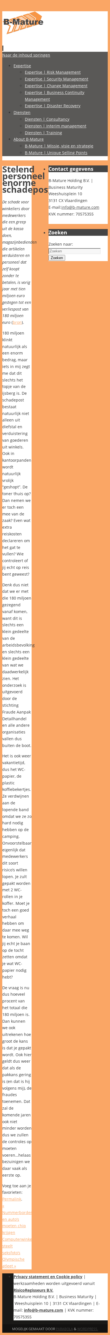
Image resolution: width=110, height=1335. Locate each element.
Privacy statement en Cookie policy (48, 1276)
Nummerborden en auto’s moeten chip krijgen (17, 1219)
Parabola (64, 1329)
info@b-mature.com (80, 207)
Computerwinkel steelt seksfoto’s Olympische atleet (17, 1253)
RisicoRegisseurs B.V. (33, 1290)
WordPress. (87, 1329)
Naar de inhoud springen (26, 55)
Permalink (11, 1199)
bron (17, 322)
